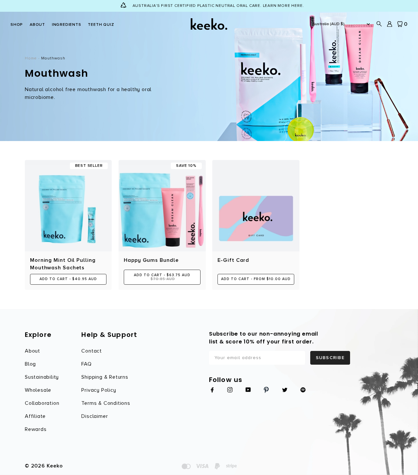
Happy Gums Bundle (151, 260)
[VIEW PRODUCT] (255, 205)
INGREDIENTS (66, 24)
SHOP (16, 24)
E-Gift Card (233, 260)
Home (31, 58)
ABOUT (37, 24)
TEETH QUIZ (101, 24)
